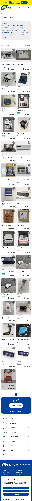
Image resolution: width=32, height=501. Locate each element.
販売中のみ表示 (6, 45)
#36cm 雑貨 (21, 34)
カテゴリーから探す (6, 472)
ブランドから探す (5, 474)
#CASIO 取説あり (21, 25)
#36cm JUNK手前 (24, 32)
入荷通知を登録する (16, 405)
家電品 (5, 13)
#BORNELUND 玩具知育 (20, 28)
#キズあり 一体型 (5, 25)
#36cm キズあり (5, 34)
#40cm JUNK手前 (6, 36)
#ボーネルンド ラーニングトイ (8, 30)
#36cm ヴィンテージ (14, 34)
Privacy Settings (16, 487)
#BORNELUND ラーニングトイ (8, 28)
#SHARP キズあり (14, 27)
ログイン (18, 474)
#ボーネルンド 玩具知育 (20, 30)
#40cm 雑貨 (4, 37)
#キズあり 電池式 (22, 27)
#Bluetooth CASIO (14, 25)
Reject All (16, 491)
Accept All (16, 494)
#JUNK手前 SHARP (6, 27)
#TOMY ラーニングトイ (15, 32)
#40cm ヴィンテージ (22, 36)
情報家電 (9, 13)
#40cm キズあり (13, 36)
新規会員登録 (19, 472)
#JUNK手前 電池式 (6, 32)
